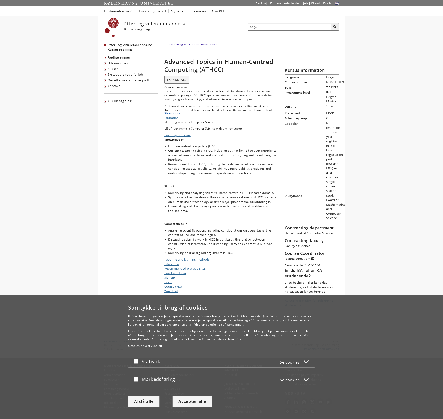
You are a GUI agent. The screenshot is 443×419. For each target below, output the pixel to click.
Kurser (113, 69)
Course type (173, 286)
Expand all (176, 80)
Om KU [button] (218, 11)
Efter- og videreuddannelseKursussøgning (130, 47)
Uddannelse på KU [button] (119, 11)
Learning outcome (177, 135)
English (328, 3)
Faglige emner (119, 57)
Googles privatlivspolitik (145, 346)
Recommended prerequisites (185, 268)
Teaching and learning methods (187, 259)
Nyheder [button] (178, 11)
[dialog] (221, 357)
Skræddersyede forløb (125, 74)
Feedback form (175, 273)
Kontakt (114, 86)
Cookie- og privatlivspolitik (171, 339)
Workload (171, 291)
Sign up (169, 277)
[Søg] (335, 27)
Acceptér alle (192, 401)
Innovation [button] (198, 11)
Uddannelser (118, 63)
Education (171, 118)
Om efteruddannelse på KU (130, 80)
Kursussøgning (120, 101)
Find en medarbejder (285, 3)
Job (305, 3)
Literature (171, 264)
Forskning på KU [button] (152, 11)
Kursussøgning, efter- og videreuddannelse (191, 44)
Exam (168, 282)
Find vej (261, 3)
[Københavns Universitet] (112, 27)
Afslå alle (144, 401)
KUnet (315, 3)
